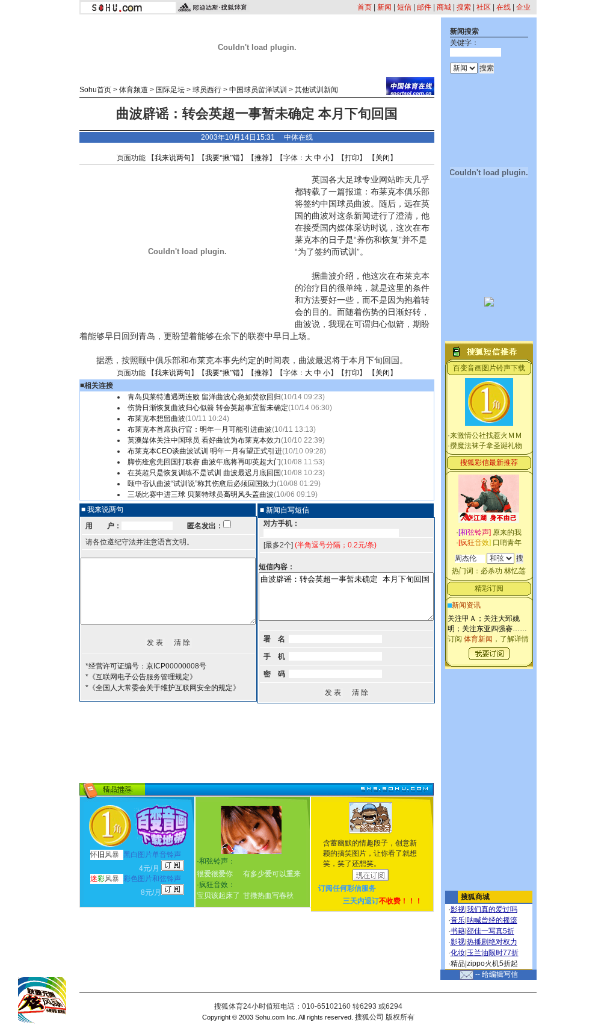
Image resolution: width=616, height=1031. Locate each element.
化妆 (458, 952)
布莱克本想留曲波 (156, 418)
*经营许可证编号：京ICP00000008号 (145, 666)
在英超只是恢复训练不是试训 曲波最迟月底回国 (204, 473)
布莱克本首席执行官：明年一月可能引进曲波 (200, 429)
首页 (364, 7)
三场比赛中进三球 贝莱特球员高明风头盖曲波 (201, 494)
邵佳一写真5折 (490, 931)
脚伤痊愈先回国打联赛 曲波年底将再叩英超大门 (204, 462)
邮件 (424, 7)
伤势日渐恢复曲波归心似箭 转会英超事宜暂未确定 (208, 407)
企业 (523, 7)
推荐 (261, 158)
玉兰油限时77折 (493, 952)
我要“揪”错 (222, 158)
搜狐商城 (475, 896)
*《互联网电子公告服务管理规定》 (141, 677)
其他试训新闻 (316, 90)
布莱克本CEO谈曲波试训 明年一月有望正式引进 (205, 451)
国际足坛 (170, 90)
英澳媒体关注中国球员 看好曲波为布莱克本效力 (204, 440)
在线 (503, 7)
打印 (352, 158)
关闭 (382, 158)
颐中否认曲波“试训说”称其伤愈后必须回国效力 (202, 483)
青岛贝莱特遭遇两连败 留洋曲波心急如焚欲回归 (204, 397)
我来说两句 (173, 158)
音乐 (458, 920)
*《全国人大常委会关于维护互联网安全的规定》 (162, 688)
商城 (444, 7)
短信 (404, 7)
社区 (483, 7)
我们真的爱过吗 (492, 909)
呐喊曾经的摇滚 (492, 920)
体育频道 (133, 90)
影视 (458, 909)
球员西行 (206, 90)
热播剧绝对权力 (492, 942)
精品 (458, 963)
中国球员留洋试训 (258, 90)
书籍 (458, 931)
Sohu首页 (95, 90)
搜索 (464, 7)
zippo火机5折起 (492, 963)
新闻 (384, 7)
